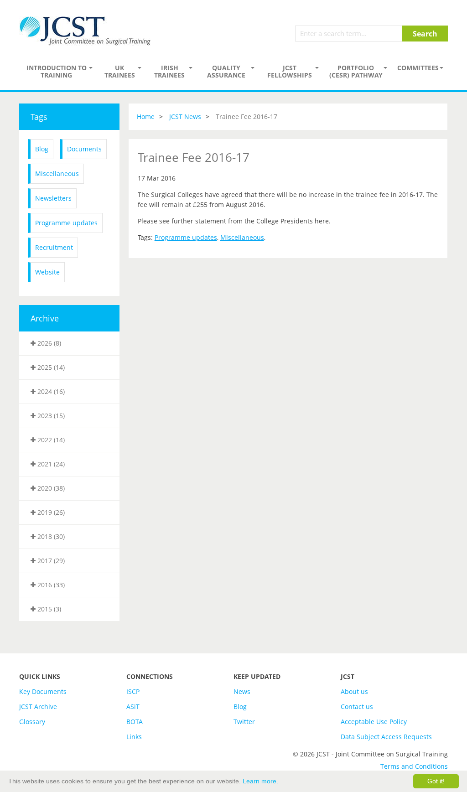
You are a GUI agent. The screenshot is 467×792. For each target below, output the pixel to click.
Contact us (357, 706)
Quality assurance (226, 71)
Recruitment (54, 247)
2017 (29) (50, 560)
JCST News (185, 116)
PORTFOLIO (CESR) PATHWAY (356, 71)
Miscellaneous (57, 173)
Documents (84, 149)
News (242, 691)
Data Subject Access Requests (386, 736)
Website (47, 272)
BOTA (134, 721)
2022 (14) (50, 439)
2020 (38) (50, 488)
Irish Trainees (169, 71)
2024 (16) (50, 391)
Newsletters (53, 198)
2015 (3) (48, 609)
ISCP (133, 691)
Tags (39, 116)
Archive (45, 318)
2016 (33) (50, 584)
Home (146, 116)
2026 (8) (48, 343)
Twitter (244, 721)
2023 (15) (50, 415)
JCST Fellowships (289, 71)
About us (354, 691)
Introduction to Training (56, 71)
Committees (418, 67)
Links (134, 736)
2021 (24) (50, 464)
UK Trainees (119, 71)
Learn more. (260, 781)
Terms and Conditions (414, 766)
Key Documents (43, 691)
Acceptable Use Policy (374, 721)
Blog (41, 149)
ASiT (133, 706)
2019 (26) (50, 512)
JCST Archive (38, 706)
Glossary (32, 721)
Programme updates (66, 222)
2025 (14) (50, 367)
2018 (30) (50, 536)
